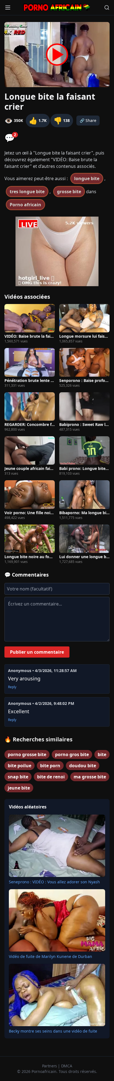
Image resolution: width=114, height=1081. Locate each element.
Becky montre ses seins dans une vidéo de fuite (53, 1031)
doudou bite (82, 766)
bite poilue (19, 766)
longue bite (86, 178)
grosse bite (69, 191)
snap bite (18, 777)
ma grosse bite (90, 777)
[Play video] (57, 54)
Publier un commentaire (37, 652)
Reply (12, 687)
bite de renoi (51, 777)
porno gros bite (72, 754)
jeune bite (19, 788)
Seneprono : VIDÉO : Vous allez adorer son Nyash (54, 881)
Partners (50, 1065)
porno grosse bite (27, 754)
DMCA (66, 1065)
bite (102, 754)
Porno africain (25, 205)
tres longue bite (27, 191)
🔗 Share (88, 120)
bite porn (50, 766)
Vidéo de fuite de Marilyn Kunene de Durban (50, 956)
